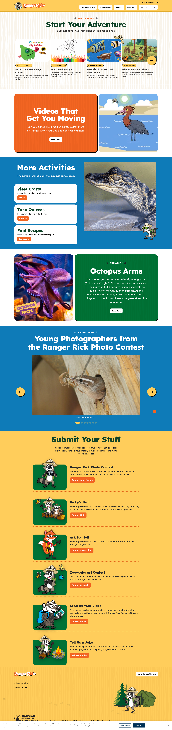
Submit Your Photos (82, 480)
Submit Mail (78, 515)
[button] (77, 423)
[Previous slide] (20, 391)
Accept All (139, 725)
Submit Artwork (80, 585)
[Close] (169, 725)
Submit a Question (81, 550)
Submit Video (79, 621)
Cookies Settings (125, 725)
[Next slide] (151, 60)
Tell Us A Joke (79, 655)
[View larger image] (86, 385)
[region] (86, 725)
